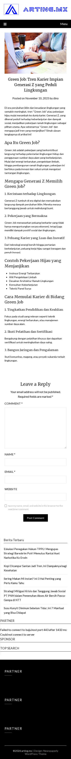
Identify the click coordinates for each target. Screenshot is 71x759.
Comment (14, 403)
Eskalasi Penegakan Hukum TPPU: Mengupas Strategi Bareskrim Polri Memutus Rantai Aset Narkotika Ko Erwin (32, 553)
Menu (64, 24)
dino (56, 98)
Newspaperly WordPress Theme (41, 752)
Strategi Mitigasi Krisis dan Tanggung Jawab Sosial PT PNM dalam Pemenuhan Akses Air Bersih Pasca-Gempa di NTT (35, 595)
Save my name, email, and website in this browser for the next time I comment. (35, 507)
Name (10, 454)
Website (11, 489)
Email (10, 471)
